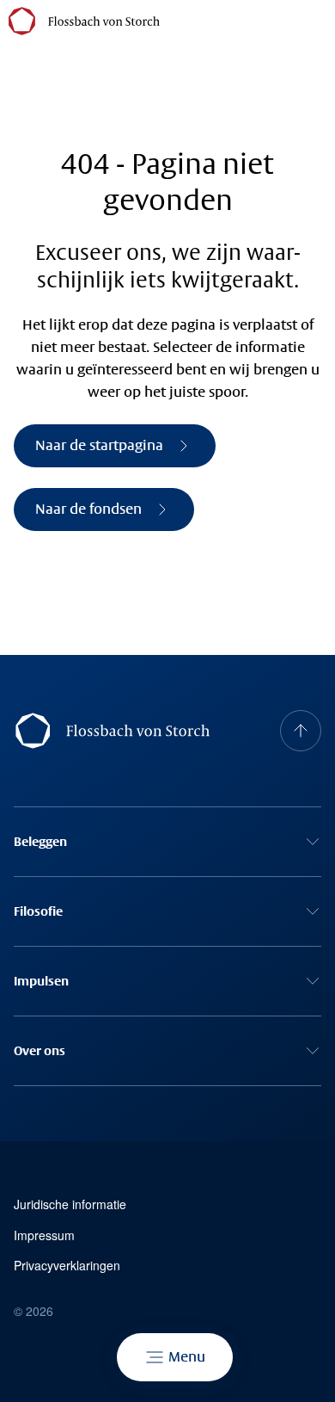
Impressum (44, 1235)
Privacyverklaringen (67, 1265)
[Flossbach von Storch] (84, 21)
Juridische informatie (70, 1204)
